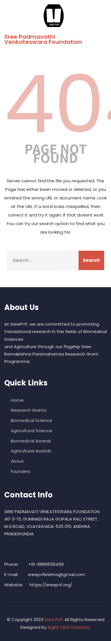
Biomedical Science (31, 420)
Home (17, 400)
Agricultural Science (31, 431)
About (17, 461)
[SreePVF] (53, 15)
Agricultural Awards (31, 451)
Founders (20, 471)
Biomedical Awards (31, 441)
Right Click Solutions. (69, 627)
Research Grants (28, 410)
